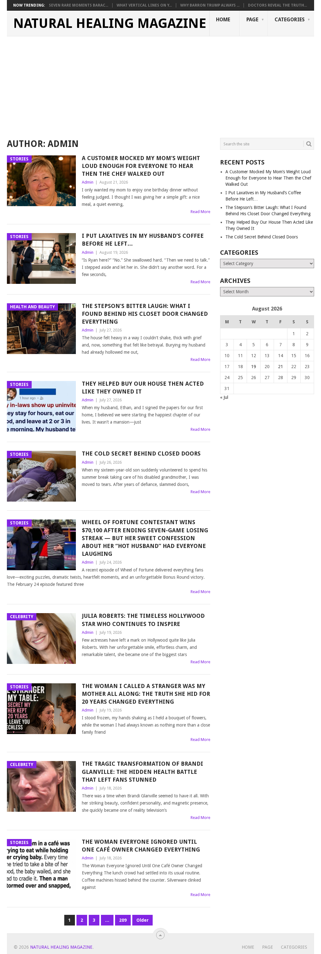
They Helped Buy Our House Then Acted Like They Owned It (143, 387)
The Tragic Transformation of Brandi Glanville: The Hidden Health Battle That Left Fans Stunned (142, 771)
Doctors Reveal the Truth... (277, 5)
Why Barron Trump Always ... (209, 5)
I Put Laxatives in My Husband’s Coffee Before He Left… (143, 239)
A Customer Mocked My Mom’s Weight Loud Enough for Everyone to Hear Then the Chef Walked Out (141, 166)
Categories (290, 20)
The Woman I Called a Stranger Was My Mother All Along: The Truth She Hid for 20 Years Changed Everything (146, 694)
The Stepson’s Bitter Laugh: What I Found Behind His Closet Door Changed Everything (145, 314)
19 (253, 366)
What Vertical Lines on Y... (144, 5)
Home (223, 20)
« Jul (224, 397)
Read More (200, 211)
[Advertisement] (160, 83)
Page (252, 20)
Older (142, 920)
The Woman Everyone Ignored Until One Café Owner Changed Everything (141, 845)
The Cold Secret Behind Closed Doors (141, 453)
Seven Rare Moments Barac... (78, 5)
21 (280, 366)
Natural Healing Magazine (109, 23)
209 (123, 920)
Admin (87, 182)
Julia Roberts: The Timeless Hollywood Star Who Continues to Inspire (143, 620)
